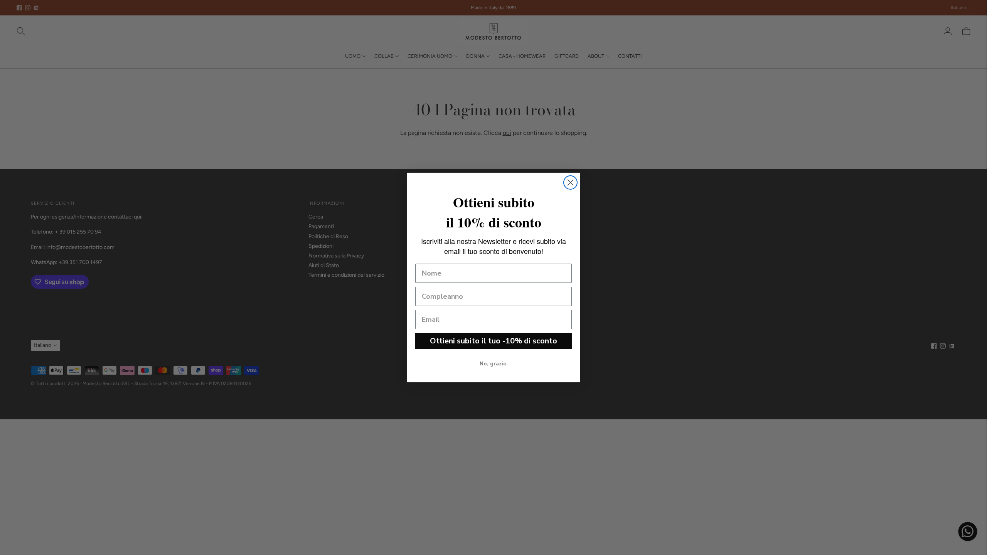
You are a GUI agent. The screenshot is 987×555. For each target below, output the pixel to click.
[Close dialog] (570, 182)
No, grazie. (494, 363)
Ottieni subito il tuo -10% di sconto (493, 341)
